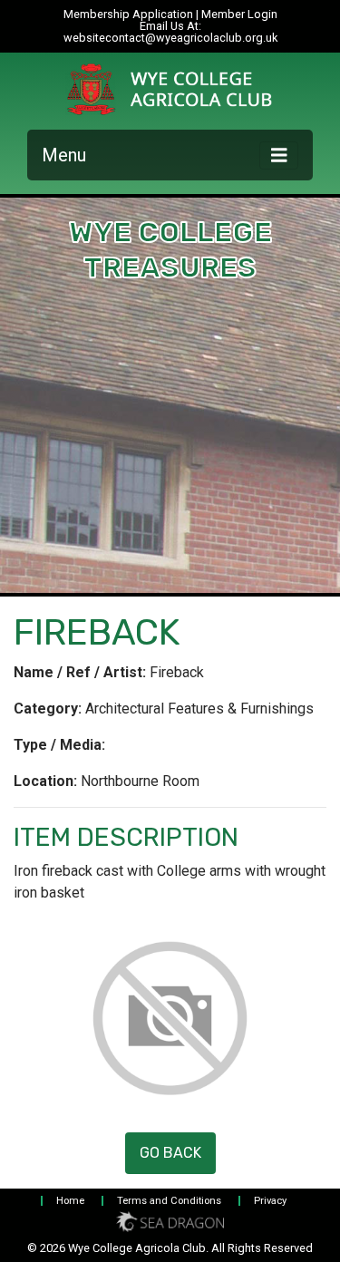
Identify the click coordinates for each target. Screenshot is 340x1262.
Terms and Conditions (169, 1201)
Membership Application (128, 14)
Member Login (239, 14)
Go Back (170, 1152)
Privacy (270, 1201)
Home (70, 1201)
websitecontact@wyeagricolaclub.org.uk (170, 37)
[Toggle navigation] (279, 155)
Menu (64, 155)
